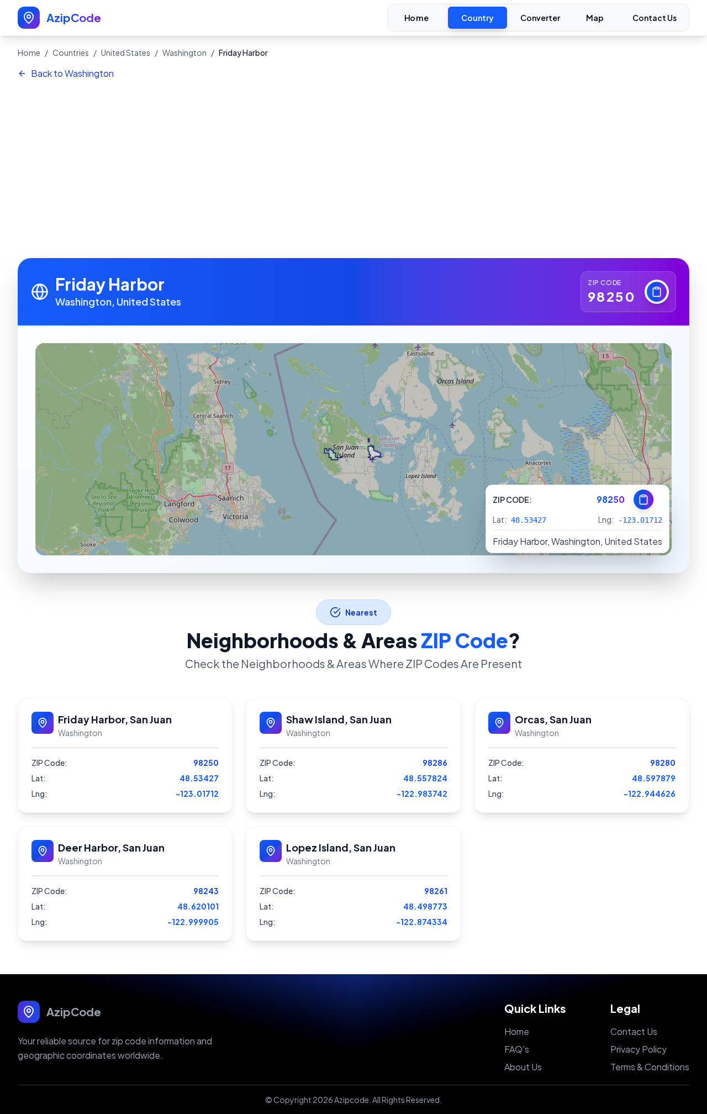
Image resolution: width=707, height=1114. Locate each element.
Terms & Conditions (649, 1067)
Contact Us (654, 18)
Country (477, 18)
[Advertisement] (353, 169)
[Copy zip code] (657, 292)
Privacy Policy (638, 1049)
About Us (523, 1067)
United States (125, 52)
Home (416, 18)
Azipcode (351, 1100)
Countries (70, 52)
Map (595, 18)
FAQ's (516, 1049)
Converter (540, 18)
